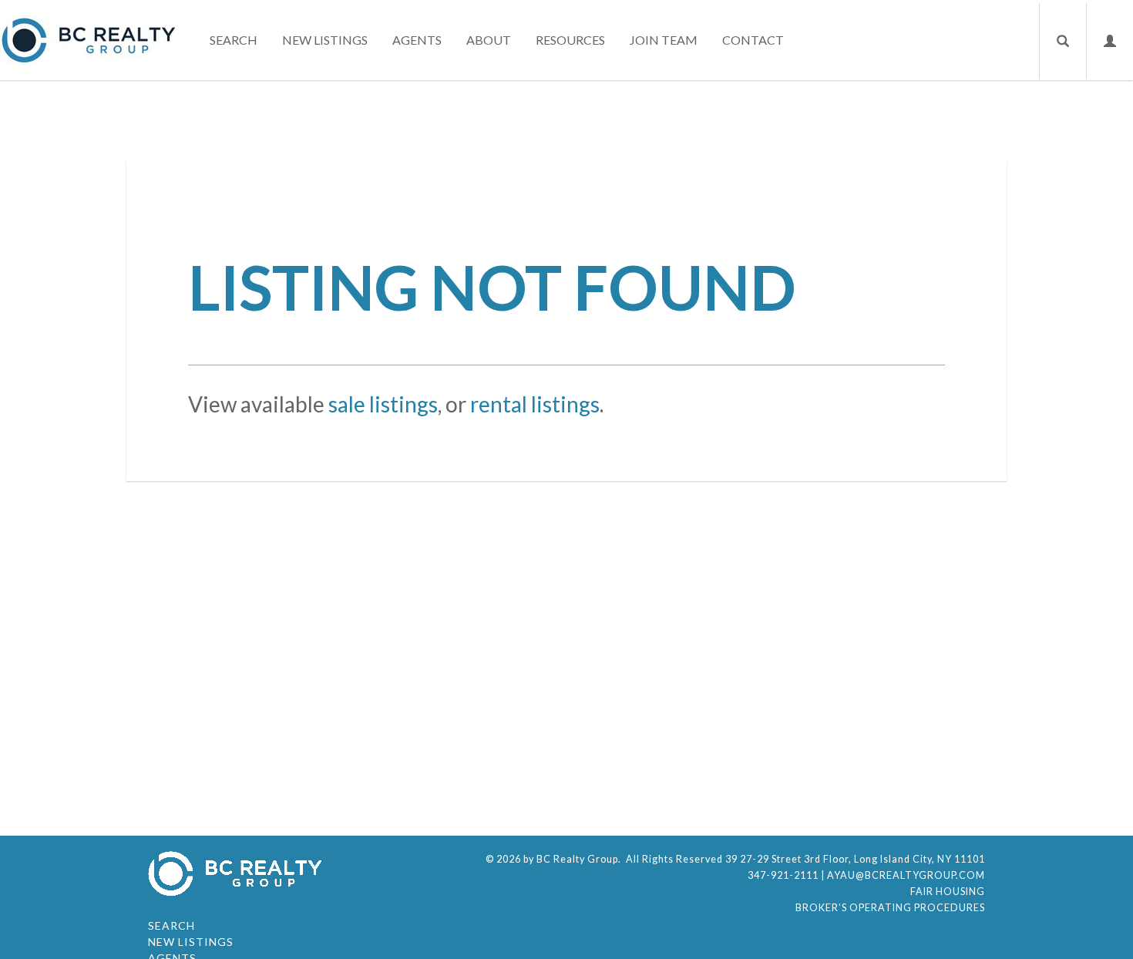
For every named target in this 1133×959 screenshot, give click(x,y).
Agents (417, 39)
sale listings (383, 404)
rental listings (535, 404)
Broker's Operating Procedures (890, 908)
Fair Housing (947, 891)
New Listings (325, 39)
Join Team (664, 39)
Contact (753, 39)
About (488, 39)
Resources (570, 39)
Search (233, 39)
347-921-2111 (783, 875)
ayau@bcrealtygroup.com (906, 875)
